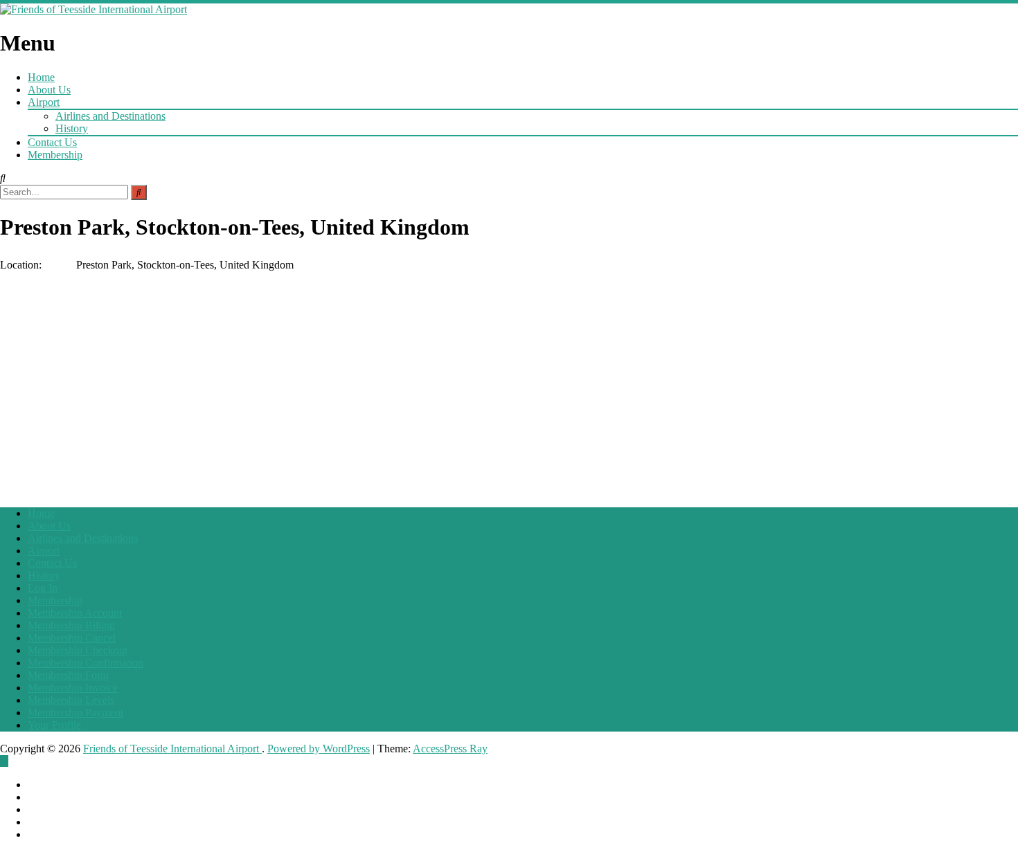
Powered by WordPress (318, 748)
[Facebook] (4, 761)
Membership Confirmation (85, 663)
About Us (49, 90)
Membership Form (68, 675)
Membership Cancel (72, 638)
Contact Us (52, 142)
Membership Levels (71, 700)
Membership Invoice (73, 688)
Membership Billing (71, 625)
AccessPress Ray (450, 748)
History (71, 128)
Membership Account (75, 613)
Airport (44, 102)
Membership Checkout (77, 650)
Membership (55, 155)
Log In (42, 588)
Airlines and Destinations (110, 116)
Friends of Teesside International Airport (172, 748)
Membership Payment (75, 712)
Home (41, 77)
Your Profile (54, 725)
